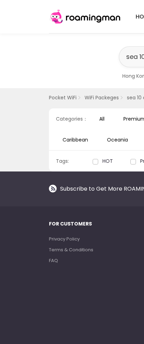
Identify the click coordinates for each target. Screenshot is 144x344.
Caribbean (75, 139)
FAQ (53, 260)
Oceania (117, 139)
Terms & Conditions (71, 249)
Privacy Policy (64, 239)
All (102, 118)
